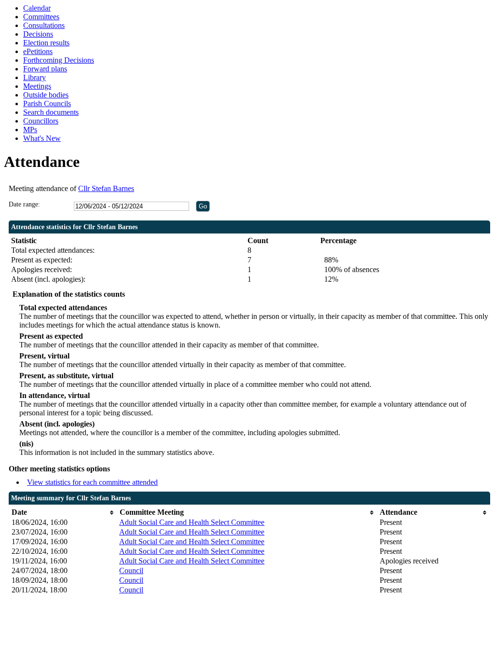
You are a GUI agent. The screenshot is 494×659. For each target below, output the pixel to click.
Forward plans (45, 69)
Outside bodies (46, 95)
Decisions (38, 34)
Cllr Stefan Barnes (106, 188)
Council (131, 570)
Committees (41, 17)
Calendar (37, 8)
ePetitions (38, 51)
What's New (42, 138)
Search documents (51, 112)
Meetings (37, 86)
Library (34, 77)
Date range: (24, 204)
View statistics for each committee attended (92, 482)
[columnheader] (63, 513)
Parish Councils (47, 103)
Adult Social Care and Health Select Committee (191, 522)
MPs (30, 129)
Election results (46, 43)
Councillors (40, 121)
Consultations (44, 25)
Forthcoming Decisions (58, 60)
